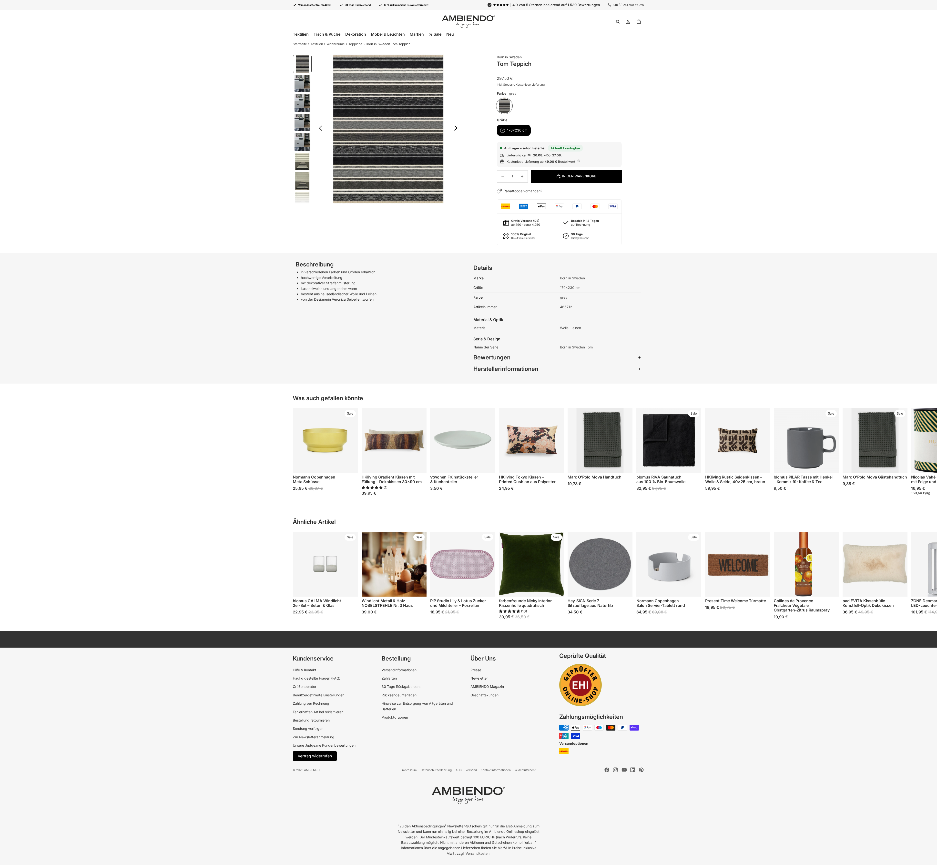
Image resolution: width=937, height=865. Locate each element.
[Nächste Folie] (457, 128)
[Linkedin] (633, 770)
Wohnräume (335, 44)
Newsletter (479, 678)
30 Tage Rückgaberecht (401, 686)
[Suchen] (617, 21)
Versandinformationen (399, 670)
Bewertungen (491, 357)
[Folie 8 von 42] (302, 200)
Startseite (300, 44)
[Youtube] (624, 770)
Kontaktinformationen (496, 770)
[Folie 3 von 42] (302, 103)
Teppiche (355, 44)
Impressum (409, 770)
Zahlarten (389, 678)
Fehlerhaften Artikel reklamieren (318, 712)
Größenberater (304, 686)
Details (482, 267)
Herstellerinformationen (505, 368)
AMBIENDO (312, 770)
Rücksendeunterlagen (399, 695)
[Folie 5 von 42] (302, 142)
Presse (475, 670)
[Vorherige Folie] (319, 128)
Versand (471, 770)
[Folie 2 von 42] (302, 83)
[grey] (504, 105)
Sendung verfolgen (308, 728)
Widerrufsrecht (525, 770)
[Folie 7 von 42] (302, 181)
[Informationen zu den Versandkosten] (579, 161)
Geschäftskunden (484, 695)
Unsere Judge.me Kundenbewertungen (324, 745)
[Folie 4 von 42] (302, 122)
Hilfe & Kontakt (304, 670)
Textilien (317, 44)
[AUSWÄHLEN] (350, 465)
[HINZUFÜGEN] (418, 465)
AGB (459, 770)
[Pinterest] (641, 770)
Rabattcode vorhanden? (523, 191)
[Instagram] (615, 770)
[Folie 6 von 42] (302, 161)
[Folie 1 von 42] (302, 64)
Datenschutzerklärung (436, 770)
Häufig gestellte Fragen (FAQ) (316, 678)
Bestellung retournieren (311, 720)
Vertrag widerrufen (315, 755)
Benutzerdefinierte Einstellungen (318, 695)
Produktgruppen (395, 717)
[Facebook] (607, 770)
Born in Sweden (509, 57)
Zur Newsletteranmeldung (313, 737)
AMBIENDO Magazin (487, 686)
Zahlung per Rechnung (311, 703)
